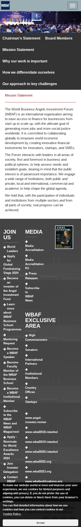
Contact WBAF (12, 479)
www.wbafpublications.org (31, 481)
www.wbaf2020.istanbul (31, 451)
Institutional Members (31, 376)
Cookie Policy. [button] (12, 514)
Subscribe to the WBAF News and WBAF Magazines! (10, 421)
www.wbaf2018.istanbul (31, 432)
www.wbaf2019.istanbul (31, 442)
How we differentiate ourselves (28, 72)
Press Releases (31, 276)
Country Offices (30, 390)
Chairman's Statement (21, 38)
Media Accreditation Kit (31, 264)
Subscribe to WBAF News (31, 294)
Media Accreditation (31, 248)
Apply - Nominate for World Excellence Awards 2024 (10, 447)
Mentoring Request (10, 341)
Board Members (58, 38)
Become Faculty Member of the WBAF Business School (10, 373)
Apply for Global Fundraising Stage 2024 (10, 264)
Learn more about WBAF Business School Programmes (10, 317)
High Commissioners (31, 338)
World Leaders (12, 249)
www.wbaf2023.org (31, 471)
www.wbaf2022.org (31, 461)
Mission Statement (18, 50)
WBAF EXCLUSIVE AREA (40, 320)
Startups (31, 402)
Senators (31, 349)
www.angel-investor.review (31, 420)
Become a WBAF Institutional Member (10, 395)
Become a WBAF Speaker (10, 353)
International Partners (31, 362)
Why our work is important (24, 61)
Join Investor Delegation (10, 468)
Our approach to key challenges (29, 84)
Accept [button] (40, 522)
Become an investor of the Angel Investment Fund (10, 289)
